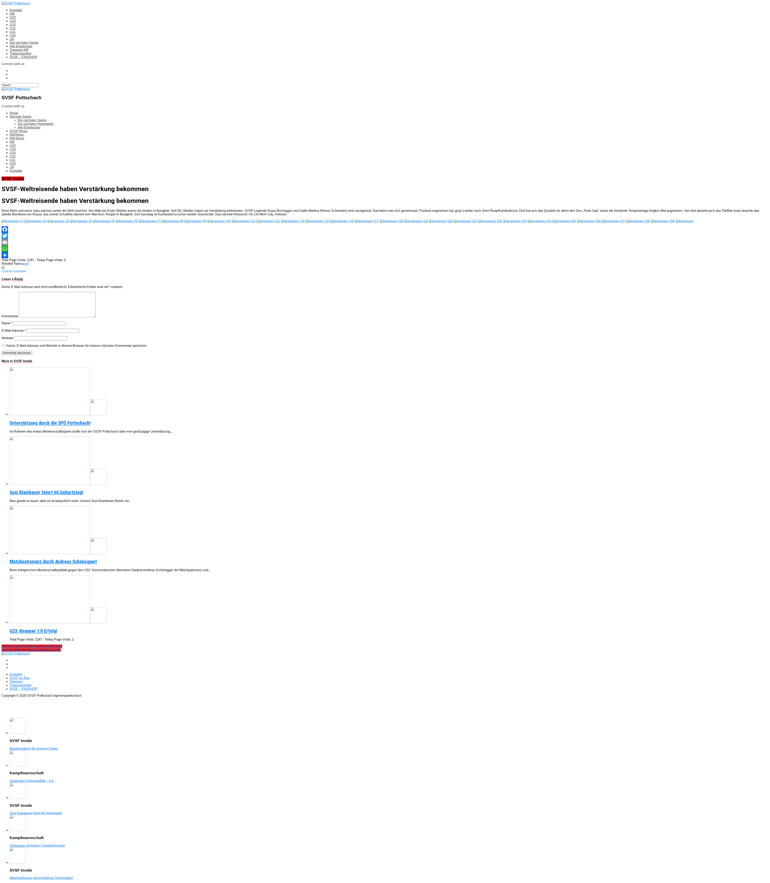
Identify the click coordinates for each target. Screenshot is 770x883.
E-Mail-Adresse (14, 330)
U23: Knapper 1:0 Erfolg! (33, 631)
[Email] (385, 242)
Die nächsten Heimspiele (36, 124)
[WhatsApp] (385, 248)
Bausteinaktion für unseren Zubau (34, 748)
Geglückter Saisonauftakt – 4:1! (32, 781)
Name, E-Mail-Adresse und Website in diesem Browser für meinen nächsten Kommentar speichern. (76, 345)
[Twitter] (385, 236)
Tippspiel (16, 681)
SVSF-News (18, 131)
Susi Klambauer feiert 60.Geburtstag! (46, 492)
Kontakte (16, 10)
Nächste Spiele (20, 116)
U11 (12, 31)
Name (7, 323)
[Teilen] (385, 255)
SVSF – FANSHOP (23, 57)
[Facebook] (385, 229)
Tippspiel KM (19, 50)
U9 (12, 39)
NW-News (17, 138)
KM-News (17, 134)
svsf (25, 263)
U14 (13, 24)
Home (14, 113)
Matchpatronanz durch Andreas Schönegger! (53, 561)
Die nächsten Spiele (24, 42)
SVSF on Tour (20, 678)
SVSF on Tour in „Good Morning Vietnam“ (31, 650)
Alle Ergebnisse (21, 46)
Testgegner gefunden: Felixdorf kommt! (37, 845)
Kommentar (10, 316)
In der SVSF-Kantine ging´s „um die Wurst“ (32, 646)
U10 (13, 35)
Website (7, 338)
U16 (13, 21)
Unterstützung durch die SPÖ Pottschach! (50, 423)
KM (12, 13)
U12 (13, 28)
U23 (13, 17)
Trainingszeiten (20, 53)
